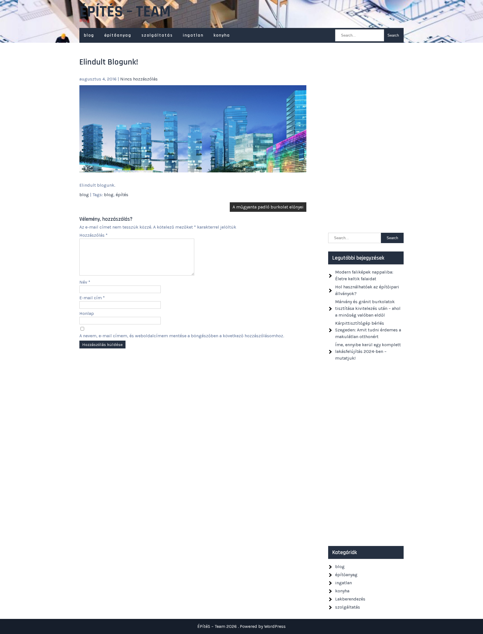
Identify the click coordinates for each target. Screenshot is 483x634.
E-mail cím (92, 297)
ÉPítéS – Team (125, 12)
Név (84, 282)
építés (122, 194)
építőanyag (117, 35)
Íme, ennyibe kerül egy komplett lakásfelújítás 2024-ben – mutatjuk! (368, 351)
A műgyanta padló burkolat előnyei (268, 207)
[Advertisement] (366, 140)
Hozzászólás (93, 235)
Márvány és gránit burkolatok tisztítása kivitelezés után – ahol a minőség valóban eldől (368, 308)
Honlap (86, 313)
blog (89, 35)
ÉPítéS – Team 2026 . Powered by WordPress (241, 626)
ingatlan (193, 35)
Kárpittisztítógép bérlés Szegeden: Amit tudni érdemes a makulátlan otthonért (368, 329)
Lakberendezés (350, 599)
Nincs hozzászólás (139, 79)
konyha (222, 35)
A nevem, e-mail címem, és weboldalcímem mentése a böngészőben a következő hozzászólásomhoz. (181, 335)
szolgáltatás (157, 35)
